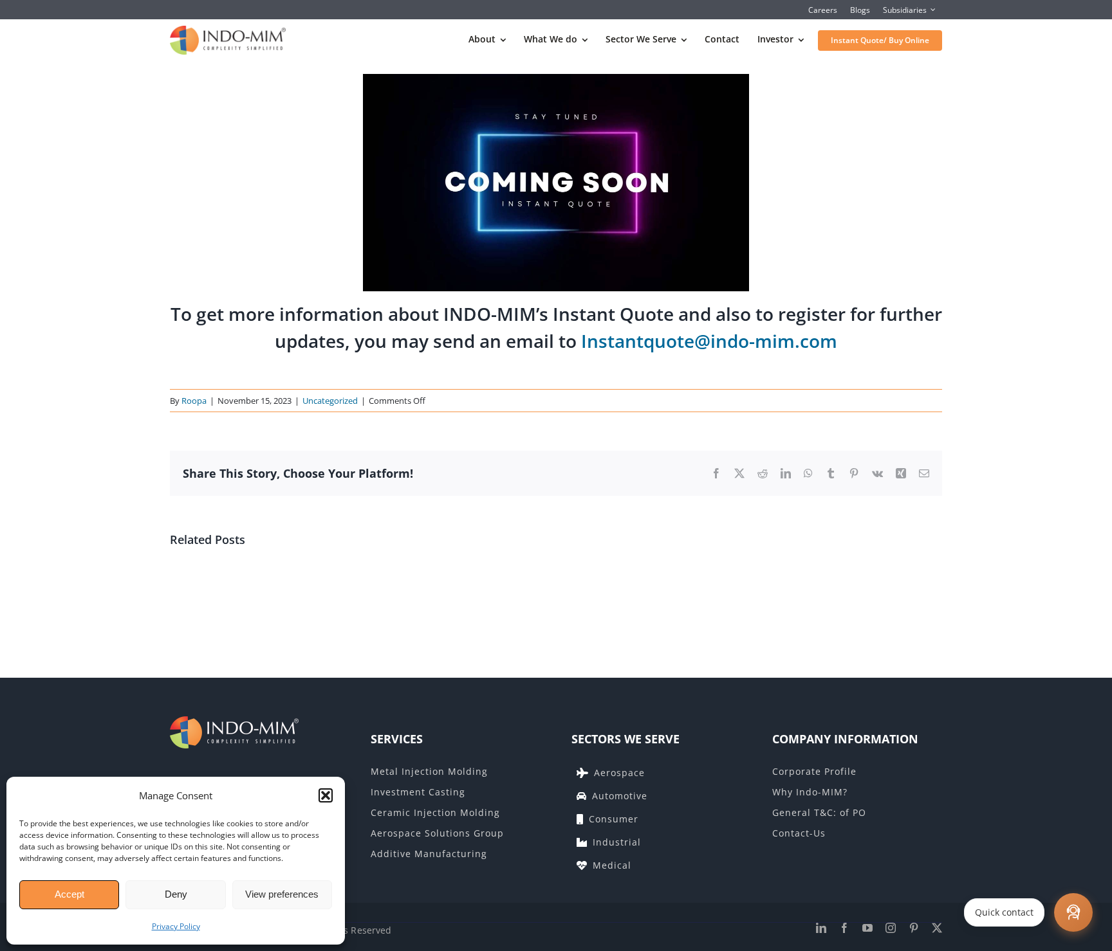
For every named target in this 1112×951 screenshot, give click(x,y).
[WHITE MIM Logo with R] (234, 721)
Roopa (194, 400)
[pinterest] (914, 928)
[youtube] (867, 928)
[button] (325, 795)
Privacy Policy (176, 926)
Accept (69, 894)
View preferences (282, 894)
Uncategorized (330, 400)
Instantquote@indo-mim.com (709, 341)
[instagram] (890, 928)
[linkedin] (821, 928)
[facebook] (844, 928)
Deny (176, 894)
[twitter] (937, 928)
